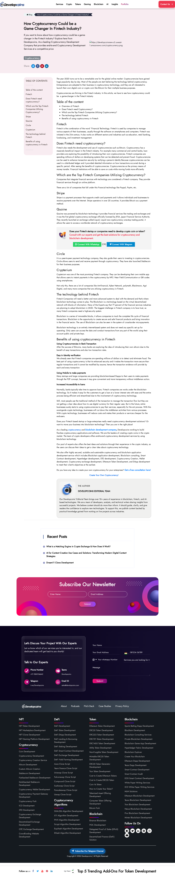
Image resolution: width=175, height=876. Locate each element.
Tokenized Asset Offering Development (100, 795)
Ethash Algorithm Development (67, 832)
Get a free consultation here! (138, 469)
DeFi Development (62, 725)
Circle (28, 125)
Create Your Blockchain (135, 756)
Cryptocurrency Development (31, 755)
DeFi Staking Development (65, 746)
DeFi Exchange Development (66, 755)
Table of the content (34, 89)
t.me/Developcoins (37, 685)
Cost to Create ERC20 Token (101, 780)
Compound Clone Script (64, 781)
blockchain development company (100, 429)
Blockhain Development (135, 730)
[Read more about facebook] (127, 831)
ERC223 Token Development (101, 734)
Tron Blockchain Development (137, 804)
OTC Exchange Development (31, 829)
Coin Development (27, 751)
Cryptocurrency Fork (27, 801)
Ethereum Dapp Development (137, 760)
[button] (95, 659)
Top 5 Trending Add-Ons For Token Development (117, 871)
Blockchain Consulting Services (138, 734)
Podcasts (75, 706)
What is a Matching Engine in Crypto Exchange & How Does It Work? (78, 546)
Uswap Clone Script (62, 794)
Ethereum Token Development (102, 725)
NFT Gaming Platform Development (34, 739)
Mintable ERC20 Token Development (99, 758)
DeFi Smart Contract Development (69, 750)
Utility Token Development (100, 747)
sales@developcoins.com (70, 685)
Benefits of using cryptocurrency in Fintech (36, 143)
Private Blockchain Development (138, 739)
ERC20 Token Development (101, 730)
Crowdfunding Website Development (29, 835)
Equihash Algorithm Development (68, 828)
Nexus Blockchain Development (138, 808)
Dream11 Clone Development (60, 562)
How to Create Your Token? (101, 788)
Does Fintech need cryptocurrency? (34, 100)
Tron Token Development (99, 771)
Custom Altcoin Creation (29, 768)
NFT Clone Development (29, 734)
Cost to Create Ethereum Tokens (103, 775)
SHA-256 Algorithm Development (68, 811)
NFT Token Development (29, 725)
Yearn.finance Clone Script (65, 768)
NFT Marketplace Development (32, 730)
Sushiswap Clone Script (64, 785)
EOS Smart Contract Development (139, 778)
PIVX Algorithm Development (66, 819)
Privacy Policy (122, 706)
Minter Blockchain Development (138, 817)
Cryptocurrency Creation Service (33, 760)
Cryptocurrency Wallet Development (34, 789)
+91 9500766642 (36, 674)
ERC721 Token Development (101, 739)
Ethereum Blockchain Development (140, 795)
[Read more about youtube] (127, 835)
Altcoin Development (28, 764)
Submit (87, 604)
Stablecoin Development (29, 773)
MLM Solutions (131, 791)
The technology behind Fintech (35, 136)
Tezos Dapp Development (135, 765)
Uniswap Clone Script (63, 772)
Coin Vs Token (95, 784)
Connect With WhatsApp (88, 244)
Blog (30, 14)
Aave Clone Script (62, 763)
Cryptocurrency (32, 58)
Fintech (29, 94)
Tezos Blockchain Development (138, 800)
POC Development (97, 824)
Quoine (29, 120)
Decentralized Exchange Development (29, 823)
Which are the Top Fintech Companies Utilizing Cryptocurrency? (37, 109)
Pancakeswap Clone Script (65, 790)
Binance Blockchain (97, 820)
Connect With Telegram (121, 244)
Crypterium (30, 129)
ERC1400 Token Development (102, 743)
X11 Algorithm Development (66, 815)
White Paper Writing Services (137, 782)
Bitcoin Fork (94, 808)
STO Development (26, 810)
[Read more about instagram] (149, 831)
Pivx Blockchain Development (137, 813)
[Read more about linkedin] (138, 831)
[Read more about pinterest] (144, 831)
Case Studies (105, 706)
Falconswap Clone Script (65, 777)
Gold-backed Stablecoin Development (29, 784)
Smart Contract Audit (134, 773)
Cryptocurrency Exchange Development (30, 816)
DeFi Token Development (64, 730)
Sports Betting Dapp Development (139, 725)
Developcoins (66, 674)
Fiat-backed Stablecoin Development (34, 777)
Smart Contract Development (137, 769)
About (64, 706)
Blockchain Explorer (133, 752)
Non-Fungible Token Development (103, 752)
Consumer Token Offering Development (100, 802)
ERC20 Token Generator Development (99, 765)
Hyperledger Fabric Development (139, 747)
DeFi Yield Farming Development (68, 759)
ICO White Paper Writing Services (139, 787)
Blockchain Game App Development (140, 743)
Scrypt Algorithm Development (67, 824)
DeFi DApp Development (65, 734)
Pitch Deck (89, 706)
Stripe (28, 116)
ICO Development (26, 805)
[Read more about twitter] (132, 831)
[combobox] (126, 653)
